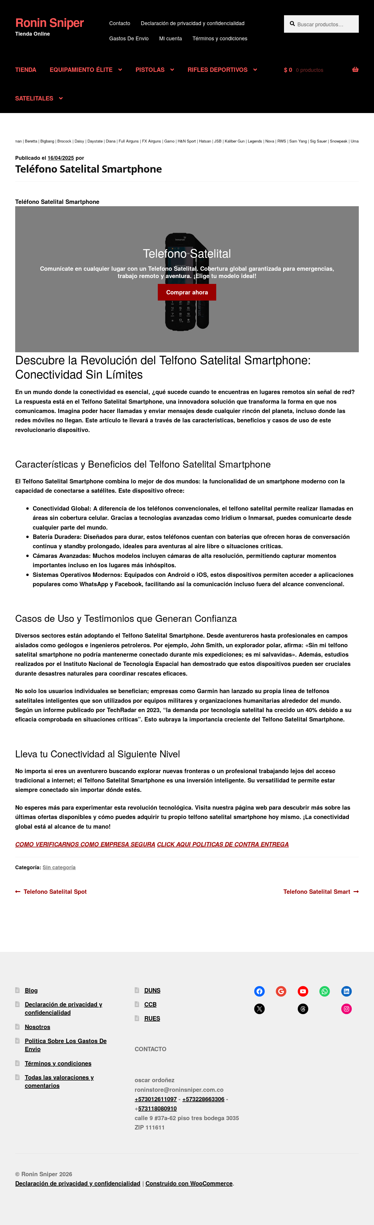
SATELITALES (34, 98)
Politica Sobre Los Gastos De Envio (66, 1044)
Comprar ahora (187, 292)
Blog (31, 990)
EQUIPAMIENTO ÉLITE (81, 69)
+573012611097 (156, 1098)
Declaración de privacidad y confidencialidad (193, 23)
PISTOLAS (150, 69)
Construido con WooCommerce (189, 1183)
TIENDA (25, 69)
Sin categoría (59, 867)
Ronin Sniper (49, 22)
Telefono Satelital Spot (55, 891)
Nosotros (37, 1026)
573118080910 (157, 1108)
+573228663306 (203, 1098)
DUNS (152, 990)
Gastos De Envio (129, 38)
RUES (152, 1018)
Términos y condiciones (220, 38)
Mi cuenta (170, 38)
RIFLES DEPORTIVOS (217, 69)
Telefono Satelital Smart (316, 891)
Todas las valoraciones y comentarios (59, 1081)
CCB (150, 1004)
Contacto (119, 23)
